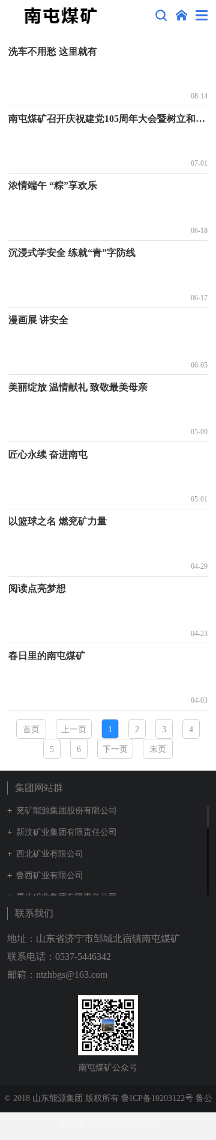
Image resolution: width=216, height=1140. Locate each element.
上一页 (73, 729)
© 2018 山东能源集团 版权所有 (61, 1098)
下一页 (115, 749)
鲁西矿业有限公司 (49, 875)
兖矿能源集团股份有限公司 (66, 810)
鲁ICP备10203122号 (157, 1098)
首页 (31, 729)
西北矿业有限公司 (49, 853)
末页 (157, 749)
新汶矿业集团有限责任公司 (66, 832)
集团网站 (181, 15)
